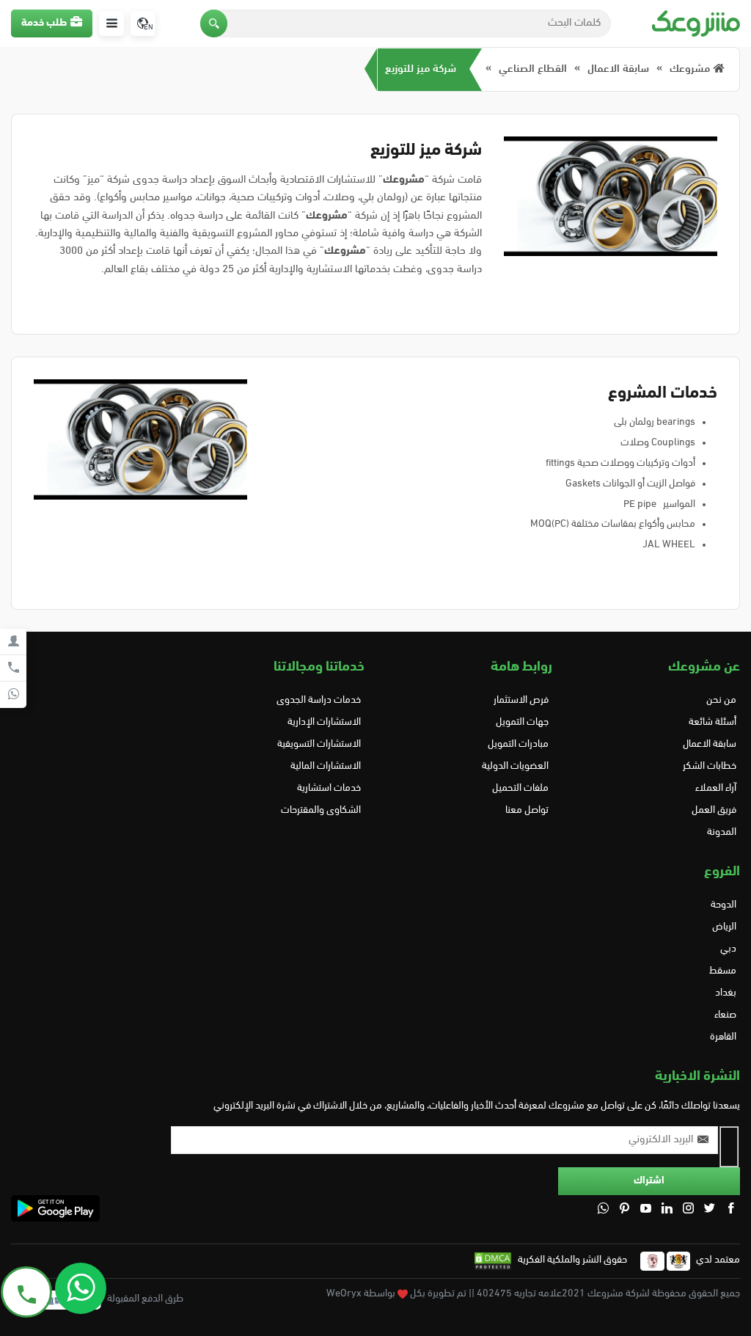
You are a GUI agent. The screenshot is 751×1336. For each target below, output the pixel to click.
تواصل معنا (527, 810)
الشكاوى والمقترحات (321, 810)
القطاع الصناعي (533, 69)
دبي (728, 948)
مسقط (722, 971)
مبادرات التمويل (518, 744)
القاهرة (723, 1037)
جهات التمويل (522, 722)
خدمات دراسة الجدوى (318, 700)
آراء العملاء (715, 788)
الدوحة (723, 904)
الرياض (724, 926)
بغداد (725, 993)
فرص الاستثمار (521, 700)
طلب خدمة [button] (44, 23)
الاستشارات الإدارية (324, 722)
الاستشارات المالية (325, 766)
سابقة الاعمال (618, 69)
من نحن (721, 700)
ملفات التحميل (520, 788)
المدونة (721, 832)
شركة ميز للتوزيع (420, 69)
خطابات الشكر (709, 766)
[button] (214, 23)
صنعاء (725, 1015)
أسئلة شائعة (712, 722)
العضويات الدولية (515, 766)
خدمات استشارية (329, 788)
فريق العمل (714, 810)
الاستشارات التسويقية (319, 744)
